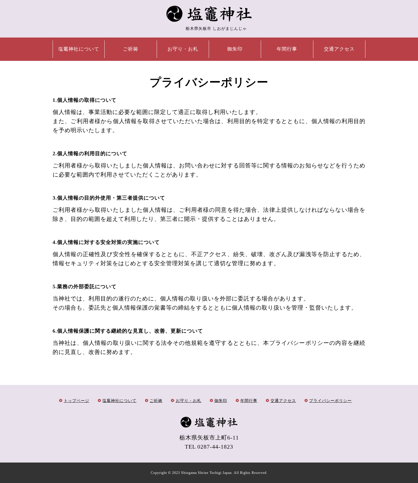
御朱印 (235, 49)
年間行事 (287, 49)
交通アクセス (339, 49)
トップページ (76, 401)
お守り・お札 (182, 49)
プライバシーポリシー (330, 401)
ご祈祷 (130, 49)
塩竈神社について (78, 49)
